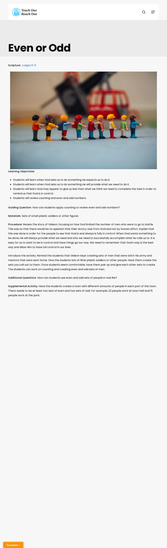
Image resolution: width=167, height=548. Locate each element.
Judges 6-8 (29, 65)
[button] (153, 12)
